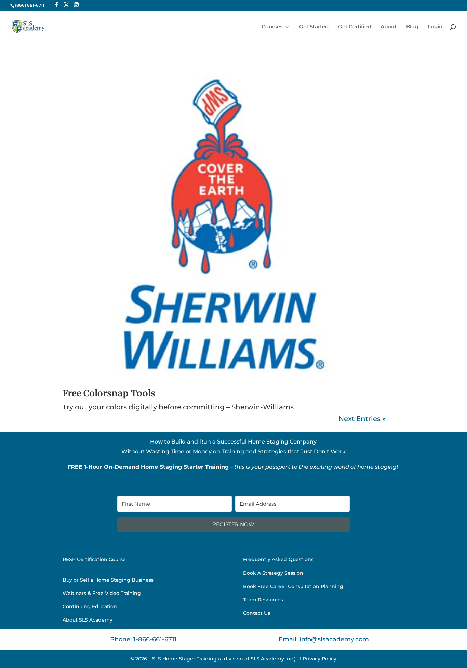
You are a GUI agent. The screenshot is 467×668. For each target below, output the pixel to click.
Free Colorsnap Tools (109, 393)
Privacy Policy (319, 659)
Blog (412, 27)
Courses (272, 27)
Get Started (314, 27)
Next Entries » (362, 418)
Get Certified (354, 27)
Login (435, 27)
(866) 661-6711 (29, 5)
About (389, 27)
